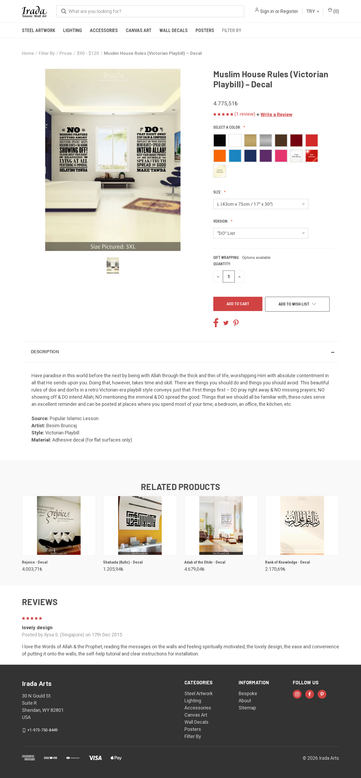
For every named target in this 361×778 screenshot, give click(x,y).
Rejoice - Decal (35, 562)
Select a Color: (227, 127)
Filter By (231, 30)
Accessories (104, 30)
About (245, 700)
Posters (205, 30)
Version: (221, 221)
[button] (274, 114)
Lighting (72, 30)
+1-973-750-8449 (42, 730)
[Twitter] (226, 323)
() (335, 11)
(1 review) (245, 114)
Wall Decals (173, 30)
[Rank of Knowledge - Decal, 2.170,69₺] (302, 525)
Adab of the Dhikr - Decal (204, 562)
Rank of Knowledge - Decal (287, 562)
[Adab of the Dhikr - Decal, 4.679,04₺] (221, 525)
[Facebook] (216, 323)
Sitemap (247, 707)
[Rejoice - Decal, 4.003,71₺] (59, 525)
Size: (217, 192)
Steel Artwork (38, 30)
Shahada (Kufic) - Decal (123, 562)
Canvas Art (138, 30)
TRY (311, 11)
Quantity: (222, 264)
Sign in (267, 11)
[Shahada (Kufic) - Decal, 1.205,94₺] (140, 525)
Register (289, 11)
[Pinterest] (236, 323)
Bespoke (248, 693)
